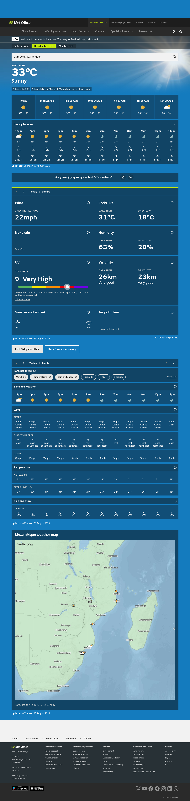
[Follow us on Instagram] (163, 788)
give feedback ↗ (74, 39)
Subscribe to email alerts (144, 772)
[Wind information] (175, 409)
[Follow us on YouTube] (144, 788)
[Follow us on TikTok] (157, 788)
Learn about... (146, 31)
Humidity (88, 376)
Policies (168, 746)
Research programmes (121, 22)
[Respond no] (131, 177)
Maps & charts (80, 31)
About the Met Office (142, 746)
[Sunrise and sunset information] (88, 312)
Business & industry (111, 758)
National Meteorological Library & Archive (21, 759)
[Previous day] (16, 191)
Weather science (80, 754)
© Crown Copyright (170, 797)
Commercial (138, 754)
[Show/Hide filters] (175, 371)
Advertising (108, 772)
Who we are (138, 751)
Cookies (168, 754)
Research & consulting (113, 765)
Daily (21, 46)
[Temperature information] (175, 467)
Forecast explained (166, 337)
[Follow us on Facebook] (150, 788)
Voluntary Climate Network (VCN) (20, 777)
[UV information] (88, 262)
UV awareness (22, 299)
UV (103, 376)
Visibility (118, 376)
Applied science (80, 761)
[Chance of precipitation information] (88, 232)
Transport (107, 754)
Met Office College (20, 751)
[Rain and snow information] (175, 501)
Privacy (168, 761)
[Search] (173, 56)
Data (105, 761)
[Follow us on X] (138, 788)
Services (139, 22)
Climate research (80, 758)
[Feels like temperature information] (171, 202)
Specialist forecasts (122, 31)
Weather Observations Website (22, 769)
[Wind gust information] (88, 202)
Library (76, 768)
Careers (163, 22)
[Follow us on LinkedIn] (169, 788)
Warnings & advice (55, 31)
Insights (106, 768)
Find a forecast (30, 31)
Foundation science (81, 765)
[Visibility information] (171, 262)
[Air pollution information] (171, 312)
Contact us (138, 768)
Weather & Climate (53, 746)
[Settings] (173, 31)
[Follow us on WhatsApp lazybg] (176, 788)
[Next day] (24, 191)
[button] (116, 590)
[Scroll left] (167, 124)
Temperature (38, 377)
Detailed (43, 46)
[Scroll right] (174, 124)
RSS (167, 765)
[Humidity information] (171, 232)
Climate (99, 31)
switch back (92, 39)
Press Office (138, 758)
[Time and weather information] (175, 386)
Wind (18, 377)
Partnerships (139, 765)
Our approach (79, 751)
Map (66, 46)
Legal (167, 758)
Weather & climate (98, 22)
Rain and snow (64, 377)
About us (152, 22)
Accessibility (170, 751)
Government (108, 751)
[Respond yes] (123, 177)
